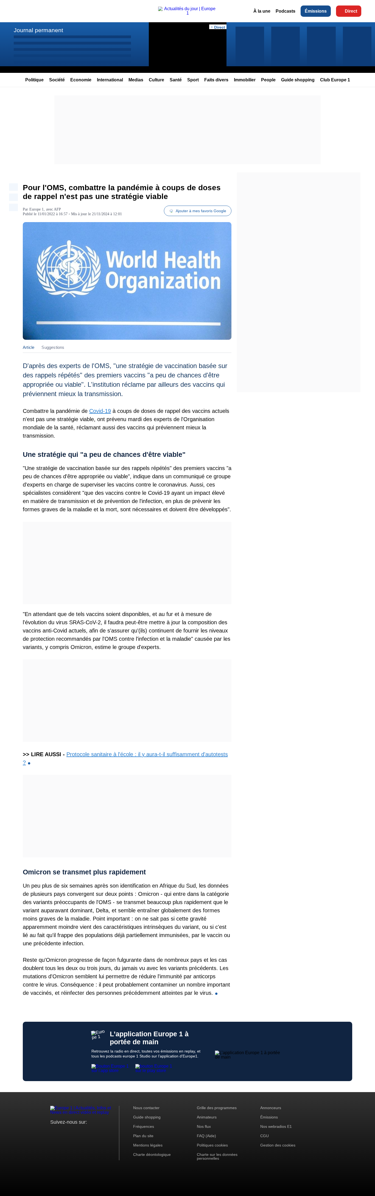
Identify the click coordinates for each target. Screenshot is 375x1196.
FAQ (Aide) (206, 1136)
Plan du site (143, 1136)
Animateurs (207, 1117)
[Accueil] (187, 13)
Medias (135, 80)
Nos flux (204, 1126)
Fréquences (143, 1126)
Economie (80, 80)
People (268, 80)
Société (57, 80)
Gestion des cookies (277, 1145)
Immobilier (245, 80)
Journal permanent (38, 30)
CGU (264, 1136)
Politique (34, 80)
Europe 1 (36, 209)
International (110, 80)
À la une (261, 11)
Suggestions (52, 347)
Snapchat (91, 1132)
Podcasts (285, 11)
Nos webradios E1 (276, 1126)
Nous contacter (146, 1108)
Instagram (63, 1132)
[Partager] (13, 187)
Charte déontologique (152, 1154)
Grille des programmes (217, 1108)
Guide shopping (298, 80)
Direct (351, 11)
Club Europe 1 (335, 80)
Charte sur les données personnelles (217, 1156)
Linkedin (100, 1132)
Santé (176, 80)
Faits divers (216, 80)
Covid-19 (100, 411)
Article (28, 347)
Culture (156, 80)
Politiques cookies (212, 1145)
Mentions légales (148, 1145)
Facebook (72, 1132)
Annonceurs (270, 1108)
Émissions (316, 11)
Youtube (81, 1132)
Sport (193, 80)
